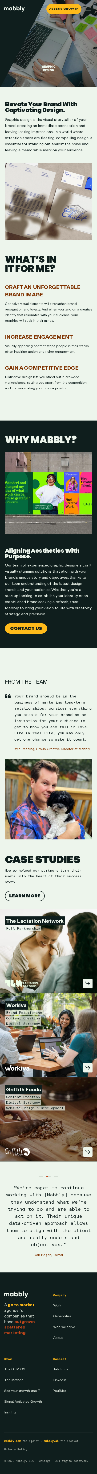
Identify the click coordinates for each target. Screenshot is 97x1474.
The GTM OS (14, 1369)
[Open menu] (88, 8)
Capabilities (62, 1316)
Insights (10, 1412)
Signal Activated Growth (23, 1401)
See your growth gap (22, 1391)
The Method (14, 1380)
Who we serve (64, 1327)
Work (57, 1305)
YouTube (59, 1391)
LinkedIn (59, 1380)
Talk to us (60, 1369)
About (58, 1337)
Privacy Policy (15, 1449)
